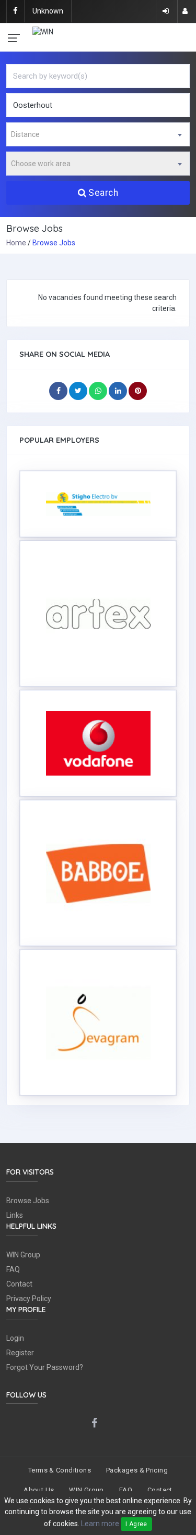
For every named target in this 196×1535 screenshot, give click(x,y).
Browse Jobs (27, 1200)
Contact (19, 1284)
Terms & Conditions (59, 1470)
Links (14, 1215)
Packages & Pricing (137, 1470)
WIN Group (23, 1255)
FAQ (13, 1269)
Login (15, 1338)
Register (20, 1353)
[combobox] (98, 134)
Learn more (100, 1523)
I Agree (136, 1524)
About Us (39, 1490)
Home (16, 243)
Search (103, 193)
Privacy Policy (28, 1298)
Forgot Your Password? (44, 1367)
